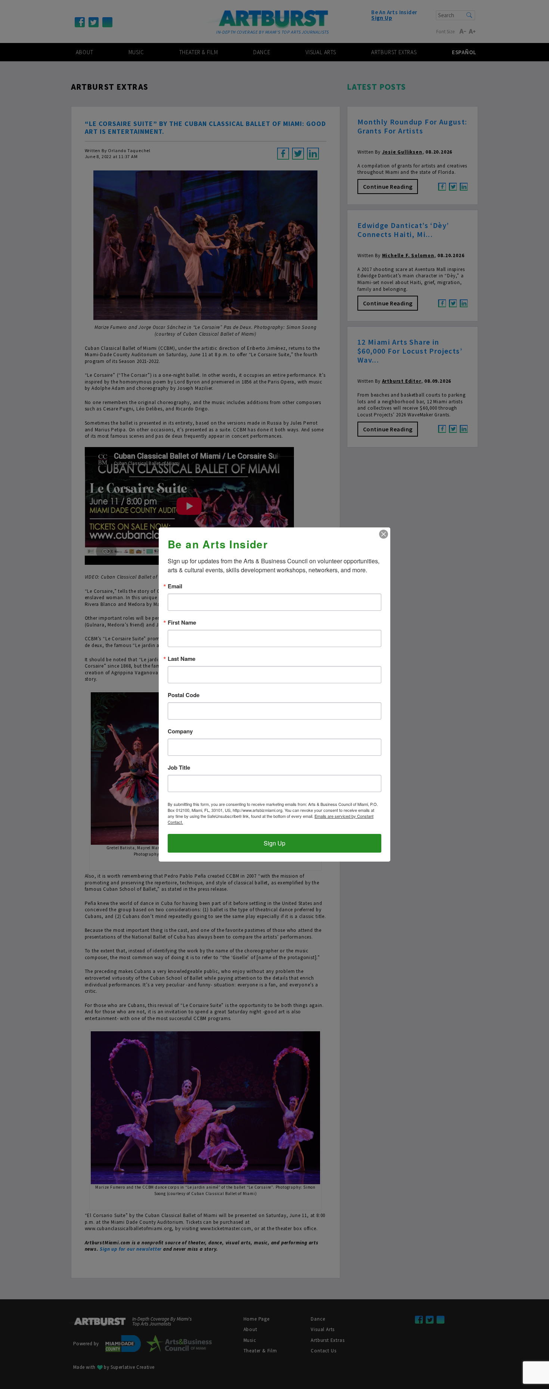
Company (180, 731)
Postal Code (183, 695)
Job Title (179, 767)
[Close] (383, 534)
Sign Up (274, 843)
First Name (182, 622)
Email (175, 586)
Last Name (181, 659)
